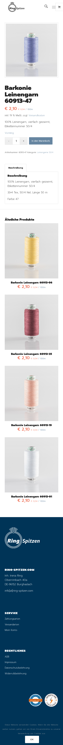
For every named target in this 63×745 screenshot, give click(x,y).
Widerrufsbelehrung (15, 673)
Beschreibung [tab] (15, 167)
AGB (7, 656)
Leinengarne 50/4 (45, 152)
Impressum (10, 662)
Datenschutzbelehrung (17, 667)
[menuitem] (44, 7)
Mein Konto (11, 630)
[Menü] (54, 7)
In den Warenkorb (41, 140)
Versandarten (12, 624)
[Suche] (44, 7)
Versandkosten (37, 115)
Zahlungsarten (12, 618)
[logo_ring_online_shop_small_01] (26, 7)
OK (32, 739)
